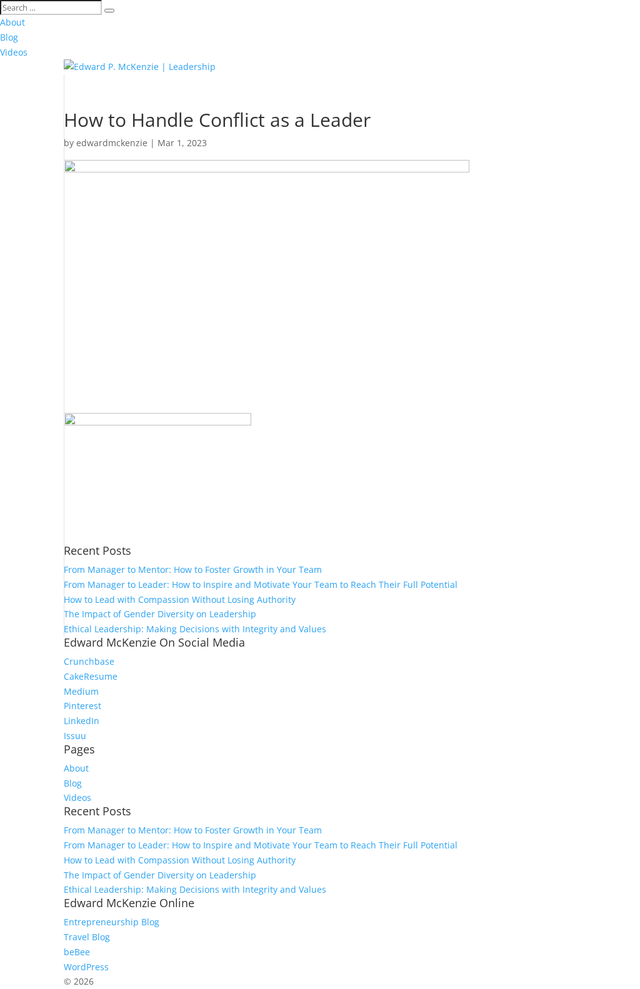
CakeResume (91, 676)
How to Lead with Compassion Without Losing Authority (180, 599)
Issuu (75, 736)
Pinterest (82, 706)
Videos (14, 52)
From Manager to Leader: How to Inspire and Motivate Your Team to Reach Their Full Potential (261, 584)
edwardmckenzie (112, 143)
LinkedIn (81, 721)
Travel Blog (87, 937)
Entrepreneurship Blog (111, 922)
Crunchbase (89, 661)
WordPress (86, 967)
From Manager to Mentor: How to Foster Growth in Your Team (193, 569)
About (12, 22)
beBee (77, 952)
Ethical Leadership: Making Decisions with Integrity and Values (195, 629)
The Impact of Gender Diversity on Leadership (160, 614)
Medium (81, 691)
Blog (9, 37)
